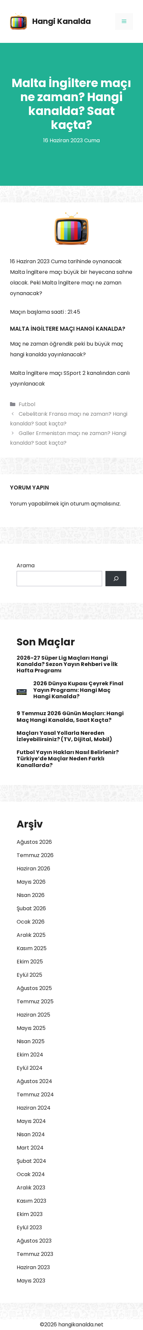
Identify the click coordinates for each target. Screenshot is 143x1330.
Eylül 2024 (30, 1068)
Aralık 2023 (31, 1187)
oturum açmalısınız (95, 503)
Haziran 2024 (34, 1108)
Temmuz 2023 (35, 1254)
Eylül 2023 (29, 1227)
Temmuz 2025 (35, 1001)
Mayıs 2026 (31, 882)
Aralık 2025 (31, 935)
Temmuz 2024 (35, 1094)
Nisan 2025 (31, 1041)
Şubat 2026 (31, 908)
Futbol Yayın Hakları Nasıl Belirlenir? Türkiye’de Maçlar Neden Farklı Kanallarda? (68, 758)
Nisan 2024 (31, 1134)
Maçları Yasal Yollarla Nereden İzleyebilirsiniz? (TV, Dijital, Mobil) (64, 736)
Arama (26, 565)
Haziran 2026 (33, 868)
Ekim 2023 (30, 1214)
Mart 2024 (30, 1148)
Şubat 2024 (31, 1161)
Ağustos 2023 (34, 1241)
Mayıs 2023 (31, 1280)
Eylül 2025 (29, 975)
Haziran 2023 (33, 1267)
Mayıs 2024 (31, 1121)
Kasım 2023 (31, 1201)
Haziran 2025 (33, 1015)
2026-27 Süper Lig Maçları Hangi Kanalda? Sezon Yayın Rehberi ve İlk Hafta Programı (67, 664)
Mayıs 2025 (31, 1028)
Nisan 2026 (31, 895)
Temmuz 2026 (35, 855)
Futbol (27, 404)
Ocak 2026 (31, 922)
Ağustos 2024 (34, 1081)
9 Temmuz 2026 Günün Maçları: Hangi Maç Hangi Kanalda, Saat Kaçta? (70, 716)
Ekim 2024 (30, 1054)
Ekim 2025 (30, 961)
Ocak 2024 (31, 1174)
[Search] (115, 578)
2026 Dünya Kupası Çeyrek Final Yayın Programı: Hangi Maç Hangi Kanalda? (78, 690)
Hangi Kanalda (61, 21)
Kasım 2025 (32, 948)
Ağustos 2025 (34, 988)
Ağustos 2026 (34, 842)
